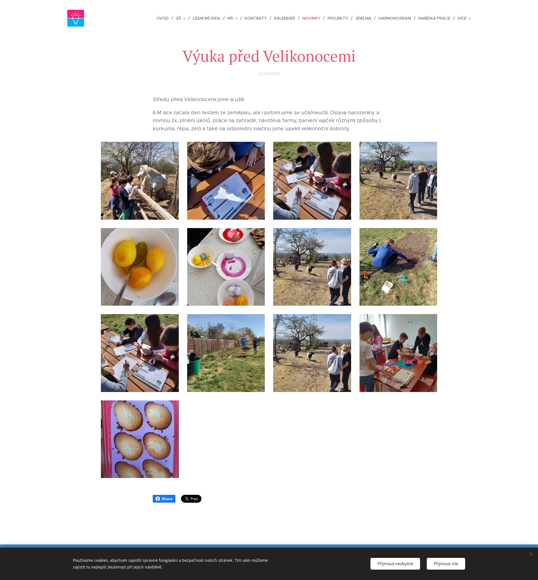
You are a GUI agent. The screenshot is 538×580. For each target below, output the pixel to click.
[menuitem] (164, 18)
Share (167, 499)
